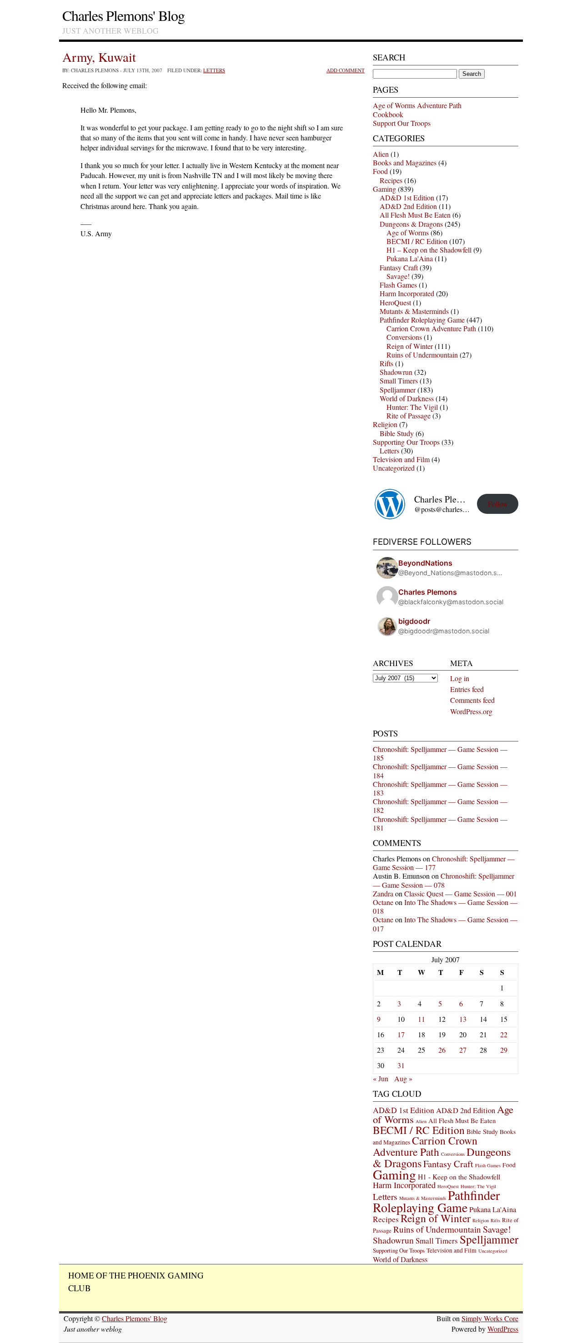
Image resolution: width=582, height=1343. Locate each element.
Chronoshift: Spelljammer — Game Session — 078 (443, 880)
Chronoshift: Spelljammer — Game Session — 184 (440, 770)
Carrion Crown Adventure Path (431, 328)
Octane (383, 902)
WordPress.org (471, 711)
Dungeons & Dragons (411, 224)
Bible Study (397, 433)
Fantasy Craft (399, 267)
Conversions (404, 337)
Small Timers (399, 380)
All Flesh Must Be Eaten (415, 214)
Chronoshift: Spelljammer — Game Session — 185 (440, 753)
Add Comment (345, 70)
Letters (214, 70)
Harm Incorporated (407, 293)
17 (401, 1034)
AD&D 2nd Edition (408, 206)
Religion (385, 424)
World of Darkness (407, 398)
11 (421, 1019)
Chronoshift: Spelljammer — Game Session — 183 (440, 788)
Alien (381, 154)
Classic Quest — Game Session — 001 (460, 893)
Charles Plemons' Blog (123, 15)
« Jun (380, 1078)
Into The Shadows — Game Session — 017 (445, 924)
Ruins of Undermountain (422, 354)
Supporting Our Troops (406, 442)
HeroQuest (395, 302)
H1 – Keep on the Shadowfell (429, 249)
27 (463, 1050)
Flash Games (398, 284)
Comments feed (472, 700)
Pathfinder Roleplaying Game (422, 319)
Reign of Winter (409, 346)
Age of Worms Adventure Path (417, 105)
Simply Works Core (490, 1318)
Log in (459, 678)
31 (401, 1065)
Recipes (391, 180)
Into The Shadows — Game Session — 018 (445, 906)
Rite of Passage (408, 415)
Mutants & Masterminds (414, 311)
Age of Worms (407, 232)
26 (442, 1050)
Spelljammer (398, 389)
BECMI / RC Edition (416, 241)
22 (503, 1034)
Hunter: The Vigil (412, 407)
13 (463, 1019)
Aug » (403, 1078)
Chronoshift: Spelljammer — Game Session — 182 (440, 805)
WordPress (502, 1328)
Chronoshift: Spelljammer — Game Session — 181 (440, 823)
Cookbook (388, 114)
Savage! (398, 276)
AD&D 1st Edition (407, 197)
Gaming (384, 189)
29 (503, 1050)
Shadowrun (396, 372)
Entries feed (467, 689)
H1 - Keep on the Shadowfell (459, 1176)
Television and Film (401, 459)
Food (380, 171)
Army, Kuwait (99, 56)
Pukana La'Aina (409, 258)
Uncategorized (394, 468)
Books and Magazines (404, 162)
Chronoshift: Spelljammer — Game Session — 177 (444, 863)
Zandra (383, 893)
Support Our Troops (402, 123)
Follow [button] (498, 503)
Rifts (386, 363)
